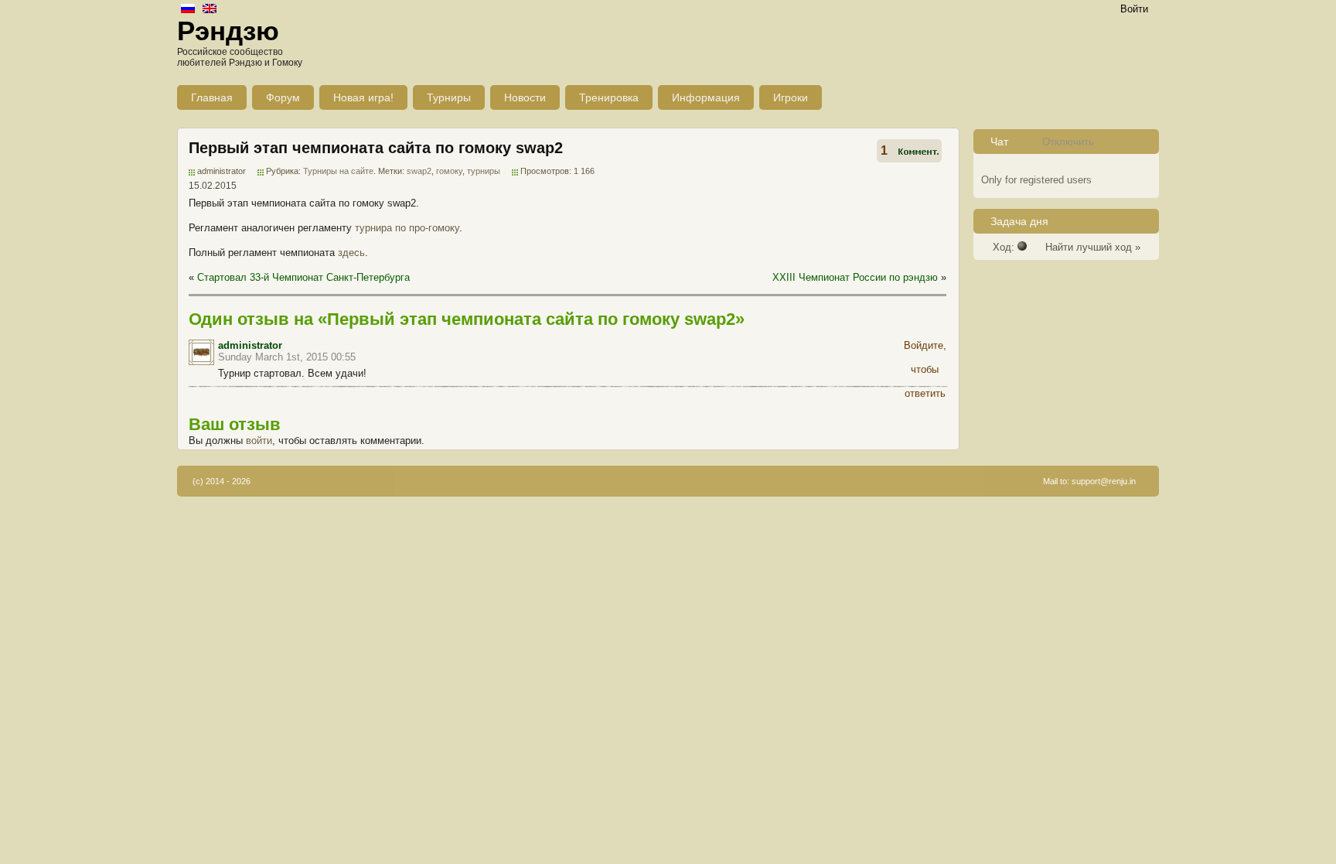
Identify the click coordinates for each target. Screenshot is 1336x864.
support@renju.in (1104, 481)
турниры (483, 171)
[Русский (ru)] (188, 9)
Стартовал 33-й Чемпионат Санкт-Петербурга (303, 277)
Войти (1134, 9)
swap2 (419, 171)
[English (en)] (209, 9)
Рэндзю (228, 30)
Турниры (449, 97)
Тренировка (609, 97)
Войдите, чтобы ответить (925, 348)
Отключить (1068, 142)
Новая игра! (363, 97)
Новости (525, 97)
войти (259, 440)
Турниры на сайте (338, 171)
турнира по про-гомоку (407, 228)
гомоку (449, 171)
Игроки (790, 97)
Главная (212, 97)
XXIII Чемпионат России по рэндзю (855, 277)
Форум (283, 97)
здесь (351, 252)
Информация (706, 97)
